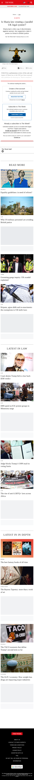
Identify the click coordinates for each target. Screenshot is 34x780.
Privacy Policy (17, 747)
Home (14, 14)
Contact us (17, 137)
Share (5, 68)
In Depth (17, 18)
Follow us (22, 68)
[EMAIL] (3, 151)
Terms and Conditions (17, 745)
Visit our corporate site (22, 774)
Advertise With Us (17, 753)
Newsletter (30, 68)
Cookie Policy (17, 750)
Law (19, 14)
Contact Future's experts (17, 742)
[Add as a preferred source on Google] (17, 767)
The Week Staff (11, 36)
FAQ (17, 755)
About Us (17, 739)
